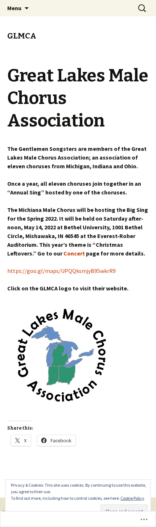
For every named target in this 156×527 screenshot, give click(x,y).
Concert (74, 253)
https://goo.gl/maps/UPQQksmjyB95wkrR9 (61, 270)
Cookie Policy (132, 498)
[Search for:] (142, 8)
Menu (14, 8)
